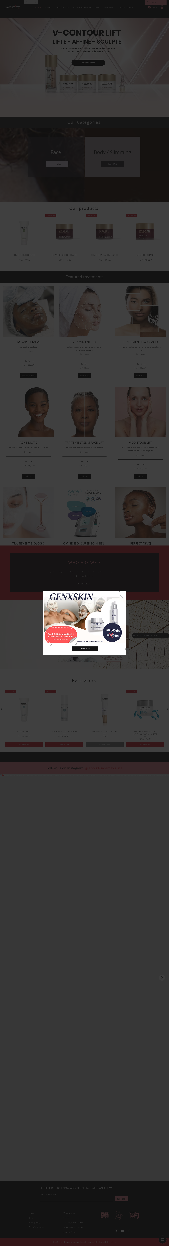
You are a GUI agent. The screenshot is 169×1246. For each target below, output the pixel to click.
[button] (121, 596)
